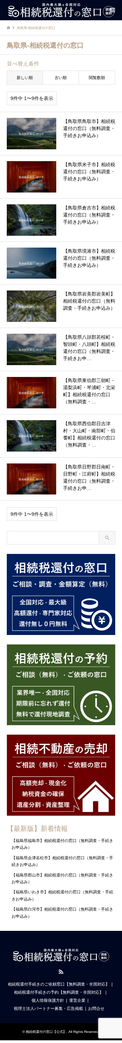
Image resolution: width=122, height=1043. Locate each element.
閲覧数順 (97, 77)
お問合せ (96, 1008)
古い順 (61, 77)
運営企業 (77, 1000)
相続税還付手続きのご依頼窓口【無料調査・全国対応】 (58, 984)
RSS (61, 971)
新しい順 (25, 77)
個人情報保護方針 (48, 1000)
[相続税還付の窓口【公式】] (61, 10)
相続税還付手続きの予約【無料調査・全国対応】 (58, 992)
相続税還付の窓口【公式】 (46, 1032)
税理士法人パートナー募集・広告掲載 (48, 1008)
